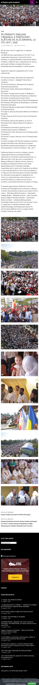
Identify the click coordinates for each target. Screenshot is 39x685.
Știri (2, 31)
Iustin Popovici (20, 45)
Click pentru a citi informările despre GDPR (14, 671)
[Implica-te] (15, 570)
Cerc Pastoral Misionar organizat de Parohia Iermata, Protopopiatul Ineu (17, 656)
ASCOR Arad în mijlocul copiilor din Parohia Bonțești (17, 611)
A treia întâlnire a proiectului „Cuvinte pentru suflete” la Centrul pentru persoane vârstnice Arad (18, 638)
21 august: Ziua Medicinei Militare (11, 600)
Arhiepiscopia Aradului (10, 2)
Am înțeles (32, 683)
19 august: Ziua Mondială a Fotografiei (13, 617)
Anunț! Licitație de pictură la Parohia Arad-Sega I (16, 513)
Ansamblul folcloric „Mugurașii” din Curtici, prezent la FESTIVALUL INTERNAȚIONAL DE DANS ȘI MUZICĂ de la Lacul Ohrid (18, 623)
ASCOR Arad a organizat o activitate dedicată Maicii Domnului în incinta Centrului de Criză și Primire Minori (17, 644)
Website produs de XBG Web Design (11, 678)
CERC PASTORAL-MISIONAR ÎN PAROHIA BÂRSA (16, 651)
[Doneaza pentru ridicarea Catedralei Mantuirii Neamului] (8, 556)
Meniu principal (36, 2)
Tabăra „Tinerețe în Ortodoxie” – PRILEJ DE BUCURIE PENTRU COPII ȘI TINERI (17, 631)
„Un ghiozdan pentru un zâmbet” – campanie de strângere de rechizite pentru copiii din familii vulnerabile (19, 605)
